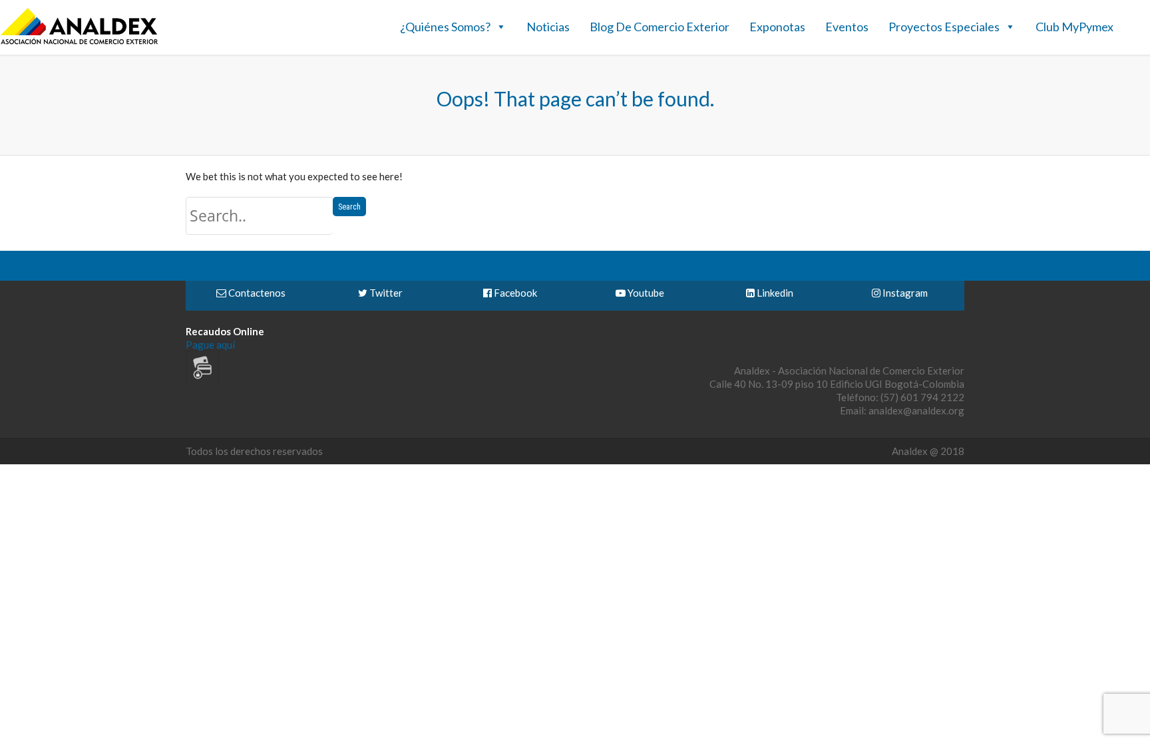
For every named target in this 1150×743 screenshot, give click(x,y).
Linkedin (774, 293)
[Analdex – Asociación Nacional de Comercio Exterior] (79, 43)
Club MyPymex (1074, 26)
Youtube (645, 293)
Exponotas (777, 26)
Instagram (904, 293)
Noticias (548, 26)
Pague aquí (210, 345)
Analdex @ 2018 (928, 451)
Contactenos (256, 293)
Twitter (385, 293)
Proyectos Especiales (944, 26)
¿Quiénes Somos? (445, 26)
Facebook (514, 293)
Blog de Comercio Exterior (659, 26)
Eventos (846, 26)
